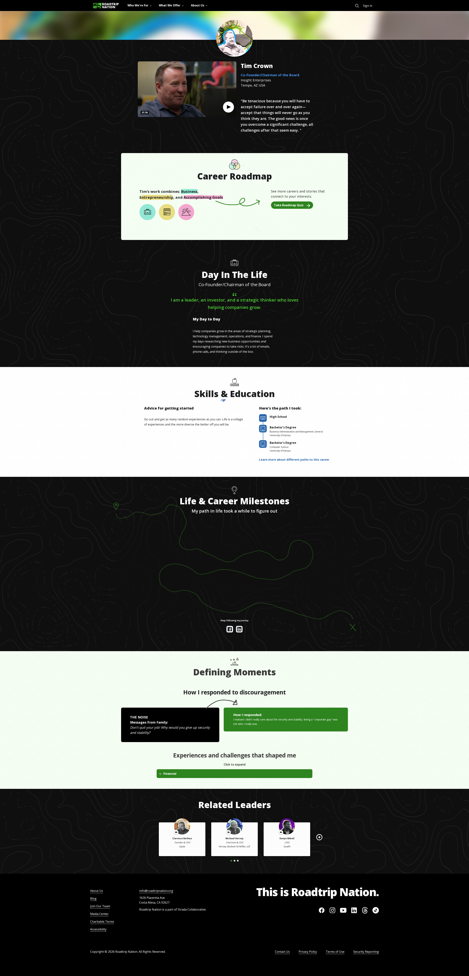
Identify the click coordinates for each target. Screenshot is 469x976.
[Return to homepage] (106, 5)
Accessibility (98, 929)
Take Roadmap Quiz (289, 205)
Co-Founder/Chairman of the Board (270, 75)
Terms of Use (335, 952)
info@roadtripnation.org (156, 891)
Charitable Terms (102, 922)
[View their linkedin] (239, 629)
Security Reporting (366, 952)
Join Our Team (100, 906)
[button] (228, 107)
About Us (96, 891)
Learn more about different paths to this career (294, 460)
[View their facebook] (230, 629)
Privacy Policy (308, 952)
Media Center (99, 914)
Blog (93, 898)
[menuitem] (357, 5)
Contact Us (282, 952)
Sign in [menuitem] (367, 6)
